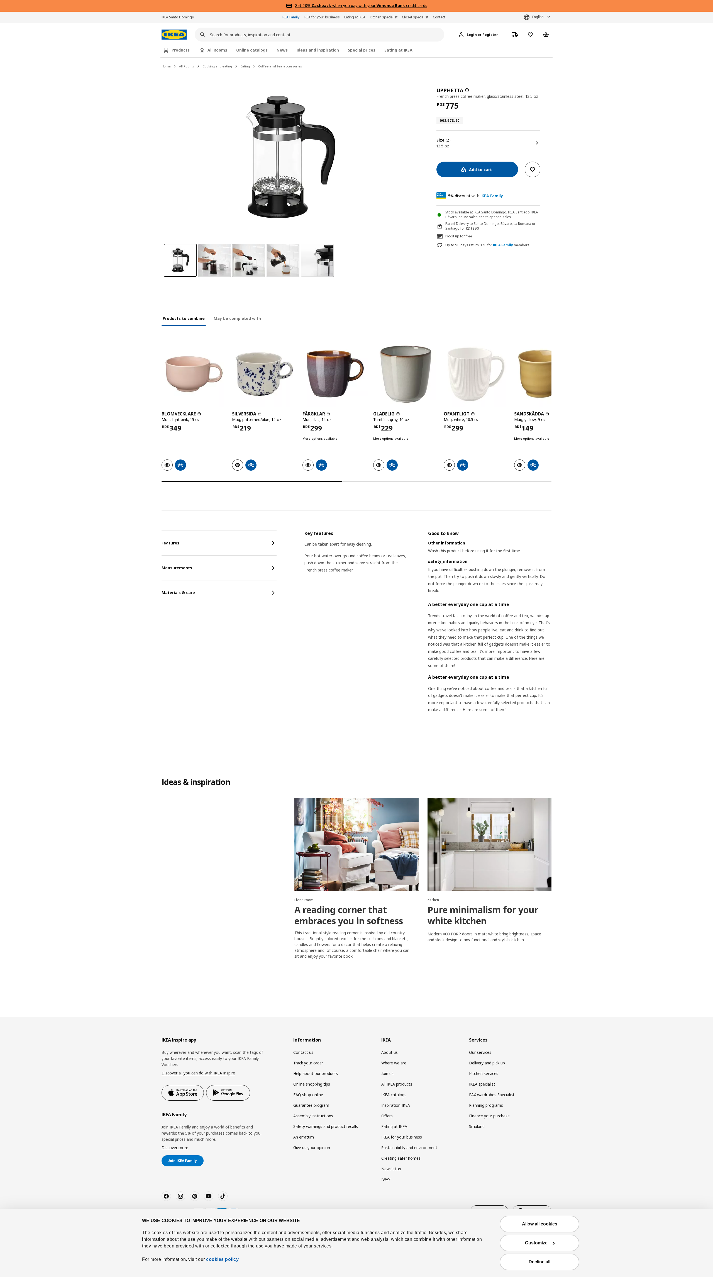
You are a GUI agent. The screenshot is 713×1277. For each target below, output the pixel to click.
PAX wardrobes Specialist (491, 1094)
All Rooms (186, 66)
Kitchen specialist (383, 17)
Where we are (393, 1063)
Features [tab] (170, 543)
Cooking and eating (217, 66)
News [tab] (282, 50)
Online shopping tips (311, 1084)
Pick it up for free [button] (458, 236)
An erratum (303, 1137)
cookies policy (222, 1259)
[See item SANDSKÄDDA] (546, 374)
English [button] (538, 16)
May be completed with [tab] (237, 318)
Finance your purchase (489, 1115)
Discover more (175, 1147)
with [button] (475, 195)
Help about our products (315, 1073)
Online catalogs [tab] (252, 50)
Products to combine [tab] (184, 318)
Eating (245, 66)
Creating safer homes (401, 1158)
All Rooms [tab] (217, 50)
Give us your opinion (311, 1147)
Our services (480, 1052)
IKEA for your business (322, 17)
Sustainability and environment (409, 1147)
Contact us (303, 1052)
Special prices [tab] (361, 50)
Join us (387, 1073)
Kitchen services (483, 1073)
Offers (387, 1115)
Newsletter (391, 1168)
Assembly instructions (313, 1115)
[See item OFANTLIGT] (476, 374)
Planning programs (486, 1105)
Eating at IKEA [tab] (398, 50)
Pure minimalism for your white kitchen (483, 915)
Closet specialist (415, 17)
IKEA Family (290, 17)
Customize (536, 1242)
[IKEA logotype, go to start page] (174, 35)
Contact (439, 17)
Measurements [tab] (177, 567)
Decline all (539, 1261)
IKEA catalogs (393, 1094)
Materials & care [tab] (178, 592)
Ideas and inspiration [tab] (318, 50)
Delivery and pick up (487, 1063)
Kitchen (433, 899)
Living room (303, 899)
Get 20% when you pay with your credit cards (361, 5)
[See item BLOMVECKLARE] (194, 374)
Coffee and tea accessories (280, 66)
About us (389, 1052)
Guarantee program (311, 1105)
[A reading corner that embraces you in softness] (356, 844)
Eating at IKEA (354, 17)
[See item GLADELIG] (405, 374)
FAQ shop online (308, 1094)
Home (166, 66)
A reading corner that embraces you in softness (348, 915)
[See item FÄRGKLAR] (334, 374)
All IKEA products (396, 1084)
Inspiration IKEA (395, 1105)
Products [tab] (181, 50)
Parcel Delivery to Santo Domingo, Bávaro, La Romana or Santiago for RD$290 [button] (490, 226)
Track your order (308, 1063)
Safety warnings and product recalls (325, 1126)
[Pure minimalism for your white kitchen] (489, 844)
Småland (477, 1126)
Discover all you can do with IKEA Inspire (198, 1073)
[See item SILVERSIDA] (264, 374)
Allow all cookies (539, 1224)
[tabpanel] (427, 629)
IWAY (385, 1179)
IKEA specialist (482, 1084)
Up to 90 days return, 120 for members (487, 245)
